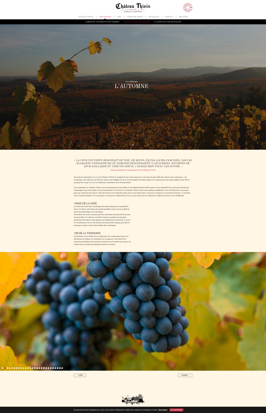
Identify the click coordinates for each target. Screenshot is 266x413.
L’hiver (184, 375)
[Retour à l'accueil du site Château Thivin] (133, 7)
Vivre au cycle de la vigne (137, 22)
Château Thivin (85, 17)
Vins (119, 17)
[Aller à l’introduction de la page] (133, 145)
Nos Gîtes (183, 17)
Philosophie (105, 17)
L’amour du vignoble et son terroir (102, 22)
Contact (169, 17)
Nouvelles (153, 17)
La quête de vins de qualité (167, 22)
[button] (2, 368)
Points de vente (135, 17)
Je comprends (176, 410)
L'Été (81, 375)
